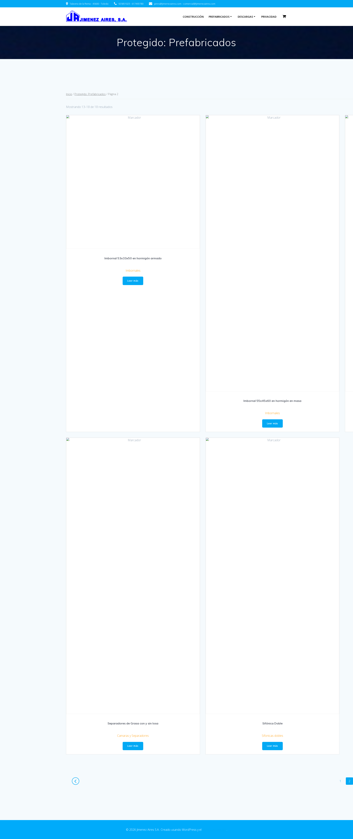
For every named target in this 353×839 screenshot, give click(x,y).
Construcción (193, 16)
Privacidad (269, 16)
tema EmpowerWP (214, 830)
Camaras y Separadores (133, 736)
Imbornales (133, 271)
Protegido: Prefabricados (90, 94)
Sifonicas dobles (272, 736)
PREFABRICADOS (219, 16)
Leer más (132, 280)
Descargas (245, 16)
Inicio (69, 94)
